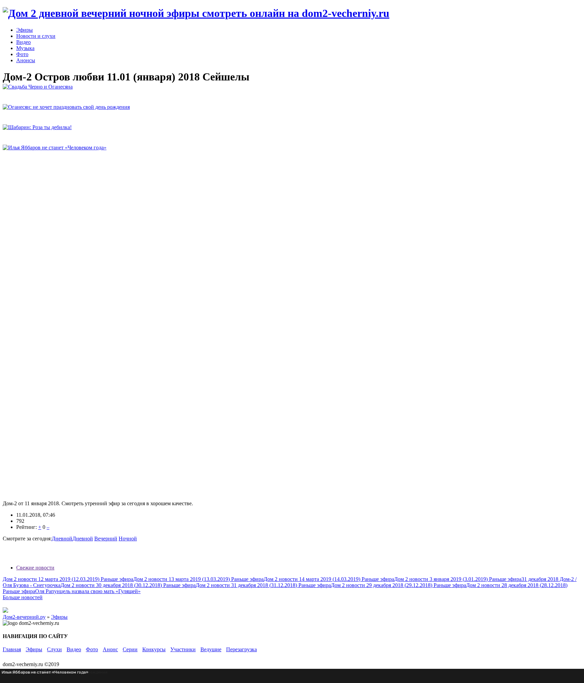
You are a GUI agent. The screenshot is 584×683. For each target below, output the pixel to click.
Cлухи (54, 649)
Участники (183, 649)
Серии (130, 649)
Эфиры (24, 30)
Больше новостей (23, 597)
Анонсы (25, 60)
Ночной (128, 538)
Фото (22, 54)
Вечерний (105, 538)
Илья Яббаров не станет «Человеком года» (45, 672)
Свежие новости (35, 567)
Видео (23, 42)
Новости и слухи (35, 36)
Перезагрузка (241, 649)
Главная (12, 649)
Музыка (25, 48)
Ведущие (210, 649)
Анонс (110, 649)
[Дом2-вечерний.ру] (196, 13)
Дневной (62, 538)
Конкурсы (154, 649)
